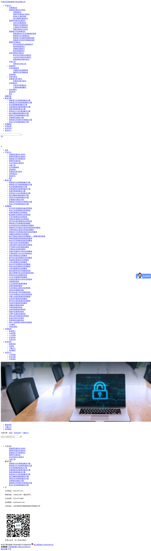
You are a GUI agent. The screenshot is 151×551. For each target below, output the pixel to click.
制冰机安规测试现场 (16, 290)
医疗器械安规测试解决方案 (19, 113)
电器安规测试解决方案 (17, 109)
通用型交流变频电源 (20, 72)
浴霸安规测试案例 (15, 286)
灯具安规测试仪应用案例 (18, 262)
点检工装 (12, 61)
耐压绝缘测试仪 (19, 51)
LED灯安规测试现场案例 (18, 277)
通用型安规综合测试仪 (17, 21)
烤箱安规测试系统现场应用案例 (20, 238)
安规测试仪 (13, 8)
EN (2, 136)
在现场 (11, 346)
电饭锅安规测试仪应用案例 (19, 260)
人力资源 (12, 335)
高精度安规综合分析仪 (17, 10)
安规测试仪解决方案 (16, 117)
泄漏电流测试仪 (19, 49)
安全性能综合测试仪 (16, 53)
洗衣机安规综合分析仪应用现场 (20, 279)
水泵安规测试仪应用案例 (18, 268)
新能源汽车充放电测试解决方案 (20, 102)
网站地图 (4, 549)
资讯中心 (8, 352)
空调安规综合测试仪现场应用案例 (21, 230)
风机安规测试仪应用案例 (18, 255)
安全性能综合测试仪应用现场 (19, 288)
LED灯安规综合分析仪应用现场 (20, 294)
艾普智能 (11, 547)
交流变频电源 (14, 68)
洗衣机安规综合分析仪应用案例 (20, 251)
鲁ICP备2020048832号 (23, 547)
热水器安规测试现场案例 (18, 299)
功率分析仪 (13, 77)
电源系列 (12, 66)
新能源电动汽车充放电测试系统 (24, 33)
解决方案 (8, 180)
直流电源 (12, 74)
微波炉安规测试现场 (16, 311)
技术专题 (12, 357)
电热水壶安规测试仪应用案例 (19, 266)
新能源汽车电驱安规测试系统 (24, 38)
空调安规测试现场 (15, 307)
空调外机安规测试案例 (17, 249)
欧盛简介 (12, 331)
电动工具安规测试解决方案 (19, 122)
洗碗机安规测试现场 (16, 305)
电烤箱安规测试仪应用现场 (19, 219)
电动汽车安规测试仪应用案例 (19, 264)
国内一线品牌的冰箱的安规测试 (20, 322)
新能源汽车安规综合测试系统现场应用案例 (24, 227)
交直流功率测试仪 (19, 85)
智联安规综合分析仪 (20, 29)
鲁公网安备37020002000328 (43, 545)
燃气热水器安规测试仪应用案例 (20, 258)
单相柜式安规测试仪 (20, 25)
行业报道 (12, 359)
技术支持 (8, 342)
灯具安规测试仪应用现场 (18, 217)
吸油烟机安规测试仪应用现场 (19, 215)
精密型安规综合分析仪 (21, 14)
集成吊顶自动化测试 (16, 318)
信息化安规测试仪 (19, 23)
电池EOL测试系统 (19, 16)
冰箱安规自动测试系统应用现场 (20, 245)
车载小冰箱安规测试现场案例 (19, 296)
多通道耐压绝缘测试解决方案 (19, 107)
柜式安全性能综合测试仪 (22, 55)
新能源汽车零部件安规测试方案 (20, 120)
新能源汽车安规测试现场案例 (19, 223)
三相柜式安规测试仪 (20, 27)
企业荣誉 (12, 333)
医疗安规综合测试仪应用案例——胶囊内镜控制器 (27, 236)
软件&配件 (13, 89)
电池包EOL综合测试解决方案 (19, 111)
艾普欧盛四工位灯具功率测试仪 (20, 253)
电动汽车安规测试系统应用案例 (20, 240)
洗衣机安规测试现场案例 (18, 303)
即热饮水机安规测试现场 (18, 275)
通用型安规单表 (15, 42)
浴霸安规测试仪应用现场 (18, 212)
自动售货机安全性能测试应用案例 (21, 225)
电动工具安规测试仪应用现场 (19, 210)
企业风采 (12, 337)
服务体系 (12, 344)
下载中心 (12, 348)
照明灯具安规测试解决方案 (19, 115)
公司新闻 (12, 355)
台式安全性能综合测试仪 (22, 57)
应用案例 (8, 206)
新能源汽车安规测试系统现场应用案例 (23, 232)
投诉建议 (12, 350)
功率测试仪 (13, 83)
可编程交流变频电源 (20, 70)
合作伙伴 (12, 339)
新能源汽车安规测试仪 (17, 31)
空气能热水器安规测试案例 (19, 247)
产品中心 (8, 152)
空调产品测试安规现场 (17, 314)
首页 (6, 150)
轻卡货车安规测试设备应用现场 (20, 208)
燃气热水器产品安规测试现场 (19, 292)
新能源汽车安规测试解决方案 (19, 100)
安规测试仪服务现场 (16, 320)
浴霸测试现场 (14, 281)
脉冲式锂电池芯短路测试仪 (23, 44)
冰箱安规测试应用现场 (17, 309)
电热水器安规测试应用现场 (19, 316)
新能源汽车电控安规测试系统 (24, 40)
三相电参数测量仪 (19, 87)
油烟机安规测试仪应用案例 (19, 234)
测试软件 (12, 92)
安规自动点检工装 (19, 64)
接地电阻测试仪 (19, 46)
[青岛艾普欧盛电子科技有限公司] (13, 2)
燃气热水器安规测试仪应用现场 (20, 221)
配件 (10, 94)
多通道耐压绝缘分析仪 (21, 59)
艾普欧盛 (8, 329)
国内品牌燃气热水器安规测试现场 (21, 273)
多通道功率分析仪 (15, 79)
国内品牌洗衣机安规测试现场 (19, 271)
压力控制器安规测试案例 (18, 283)
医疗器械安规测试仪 (20, 18)
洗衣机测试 (13, 327)
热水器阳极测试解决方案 (18, 105)
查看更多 (8, 96)
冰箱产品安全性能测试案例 (19, 243)
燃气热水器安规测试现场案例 (19, 301)
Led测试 (12, 324)
